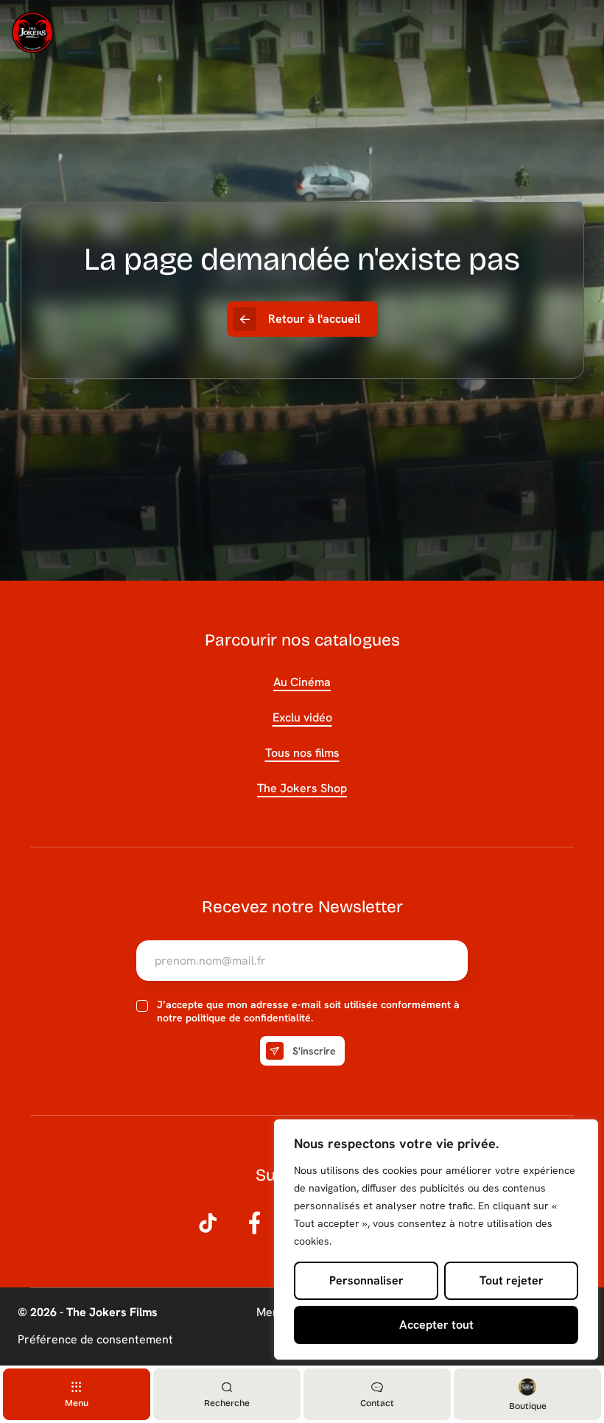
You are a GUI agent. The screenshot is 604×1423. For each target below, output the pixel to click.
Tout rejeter (512, 1280)
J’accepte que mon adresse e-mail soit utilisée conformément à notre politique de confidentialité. (308, 1011)
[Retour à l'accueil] (32, 32)
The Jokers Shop (302, 788)
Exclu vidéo (302, 717)
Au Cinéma (302, 682)
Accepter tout (436, 1324)
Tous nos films (302, 753)
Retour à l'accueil (314, 318)
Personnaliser (366, 1280)
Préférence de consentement (95, 1339)
